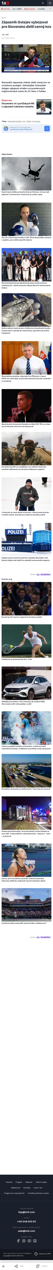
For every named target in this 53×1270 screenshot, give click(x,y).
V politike (41, 9)
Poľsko (29, 121)
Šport (4, 18)
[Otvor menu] (50, 3)
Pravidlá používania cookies (38, 1193)
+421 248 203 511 (26, 1221)
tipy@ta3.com (26, 1212)
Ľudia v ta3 (38, 1188)
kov (24, 121)
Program (19, 1182)
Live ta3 (7, 9)
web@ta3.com (26, 1231)
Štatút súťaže (41, 1182)
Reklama (28, 1182)
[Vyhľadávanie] (43, 3)
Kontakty (26, 1188)
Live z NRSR (16, 9)
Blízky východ (29, 9)
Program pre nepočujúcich (14, 1193)
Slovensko (36, 121)
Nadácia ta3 (15, 1188)
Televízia (9, 1182)
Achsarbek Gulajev (15, 121)
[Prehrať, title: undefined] (26, 58)
